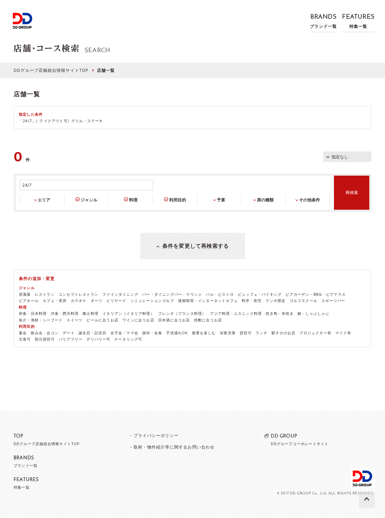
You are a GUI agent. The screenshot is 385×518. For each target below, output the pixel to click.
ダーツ (97, 300)
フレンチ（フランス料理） (182, 313)
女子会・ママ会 (124, 333)
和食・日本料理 (33, 313)
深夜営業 (228, 333)
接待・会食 (152, 333)
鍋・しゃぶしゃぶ (313, 313)
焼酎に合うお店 (208, 320)
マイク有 (343, 333)
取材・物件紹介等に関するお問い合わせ (174, 447)
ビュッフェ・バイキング (260, 294)
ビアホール (29, 300)
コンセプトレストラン (78, 294)
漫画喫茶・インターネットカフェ (208, 300)
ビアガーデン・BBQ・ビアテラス (315, 294)
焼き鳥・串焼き (279, 313)
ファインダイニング (120, 294)
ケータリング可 (128, 339)
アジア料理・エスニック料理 (236, 313)
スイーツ (74, 320)
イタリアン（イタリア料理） (128, 313)
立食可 (25, 339)
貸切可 (246, 333)
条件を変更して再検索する (195, 246)
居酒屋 (25, 294)
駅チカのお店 (283, 333)
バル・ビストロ (220, 294)
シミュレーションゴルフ (152, 300)
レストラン (45, 294)
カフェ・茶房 (55, 300)
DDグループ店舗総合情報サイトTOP (51, 70)
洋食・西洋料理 (65, 313)
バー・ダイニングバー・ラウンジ (172, 294)
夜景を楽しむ (204, 333)
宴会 (23, 333)
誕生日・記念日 (92, 333)
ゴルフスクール (303, 300)
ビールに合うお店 (102, 320)
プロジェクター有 (315, 333)
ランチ (262, 333)
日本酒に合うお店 (174, 320)
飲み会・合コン (45, 333)
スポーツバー (333, 300)
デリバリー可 (98, 339)
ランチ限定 (275, 300)
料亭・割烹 (252, 300)
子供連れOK (177, 333)
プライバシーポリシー (156, 435)
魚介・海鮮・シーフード (41, 320)
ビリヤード (116, 300)
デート (69, 333)
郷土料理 (90, 313)
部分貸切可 (45, 339)
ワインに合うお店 (138, 320)
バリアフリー (70, 339)
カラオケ (79, 300)
